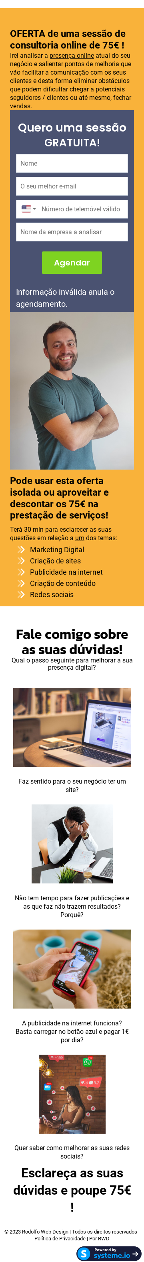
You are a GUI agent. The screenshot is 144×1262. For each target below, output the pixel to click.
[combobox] (27, 209)
